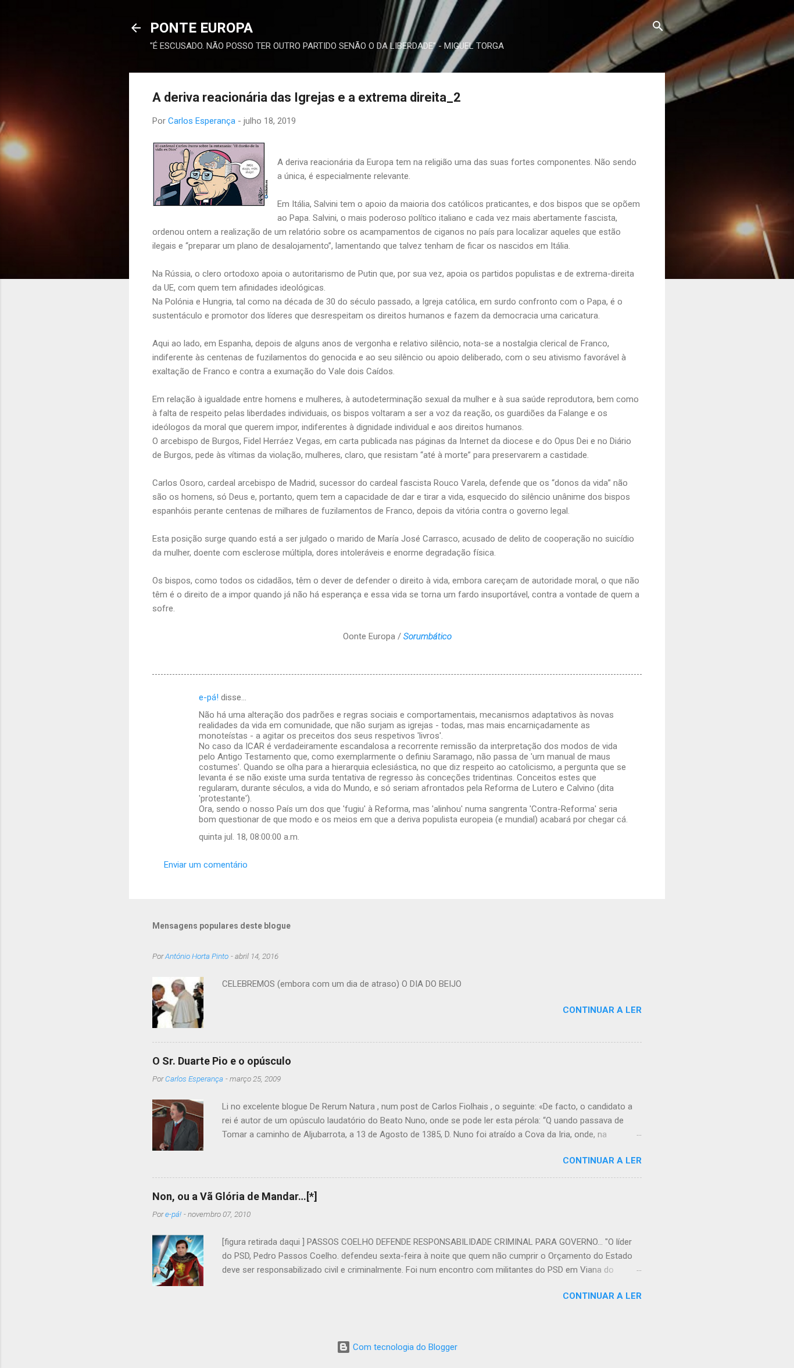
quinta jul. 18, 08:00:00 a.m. (249, 837)
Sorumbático (427, 636)
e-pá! (209, 697)
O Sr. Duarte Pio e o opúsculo (221, 1061)
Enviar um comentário (206, 865)
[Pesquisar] (658, 27)
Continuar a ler (602, 1010)
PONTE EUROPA (201, 28)
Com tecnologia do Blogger (403, 1347)
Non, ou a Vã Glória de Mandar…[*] (234, 1196)
